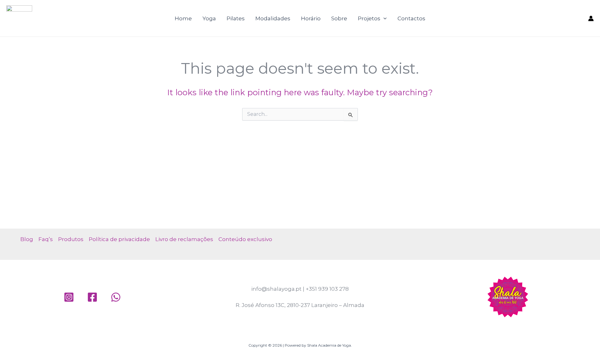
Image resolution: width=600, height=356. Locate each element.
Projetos (369, 18)
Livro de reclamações (184, 239)
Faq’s (45, 239)
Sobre (339, 18)
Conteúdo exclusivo (245, 239)
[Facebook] (92, 297)
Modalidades (272, 18)
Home (183, 18)
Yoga (209, 18)
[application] (383, 18)
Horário (311, 18)
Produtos (70, 239)
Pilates (236, 18)
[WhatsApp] (115, 297)
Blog (26, 239)
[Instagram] (68, 297)
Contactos (411, 18)
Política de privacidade (119, 239)
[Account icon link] (591, 18)
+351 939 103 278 (327, 289)
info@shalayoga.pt (276, 289)
